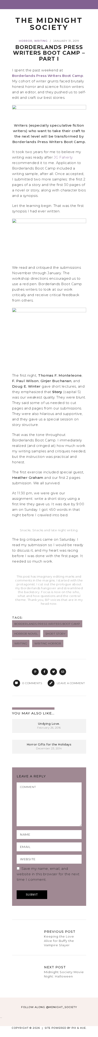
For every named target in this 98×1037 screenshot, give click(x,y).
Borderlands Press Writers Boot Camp (47, 75)
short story (55, 633)
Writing (41, 40)
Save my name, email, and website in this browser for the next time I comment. (48, 874)
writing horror (47, 643)
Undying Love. (49, 723)
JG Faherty (63, 157)
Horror (25, 40)
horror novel (26, 633)
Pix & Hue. (79, 1028)
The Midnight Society (49, 24)
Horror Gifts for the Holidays (49, 744)
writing (20, 643)
